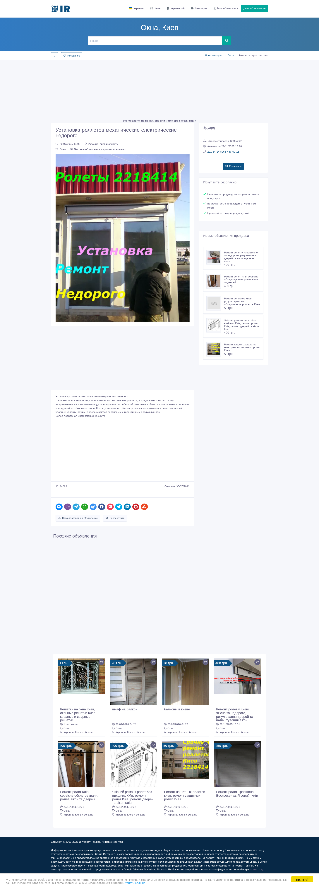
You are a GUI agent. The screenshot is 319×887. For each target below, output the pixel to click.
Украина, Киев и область (103, 143)
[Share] (59, 507)
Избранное (73, 55)
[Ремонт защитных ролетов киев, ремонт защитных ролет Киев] (215, 349)
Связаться (235, 166)
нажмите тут (257, 869)
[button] (60, 238)
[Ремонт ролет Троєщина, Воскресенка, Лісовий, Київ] (237, 772)
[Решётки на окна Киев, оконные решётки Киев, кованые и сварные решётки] (81, 676)
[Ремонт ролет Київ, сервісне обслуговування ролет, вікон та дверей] (215, 281)
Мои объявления (227, 8)
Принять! (302, 879)
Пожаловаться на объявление (80, 518)
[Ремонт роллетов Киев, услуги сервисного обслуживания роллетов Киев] (215, 303)
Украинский (178, 8)
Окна (231, 55)
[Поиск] (226, 40)
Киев (157, 8)
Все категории (213, 55)
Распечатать (116, 518)
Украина (139, 8)
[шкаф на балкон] (133, 688)
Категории (201, 8)
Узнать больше (135, 882)
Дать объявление (254, 8)
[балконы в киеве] (185, 690)
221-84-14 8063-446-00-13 (223, 151)
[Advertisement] (159, 88)
